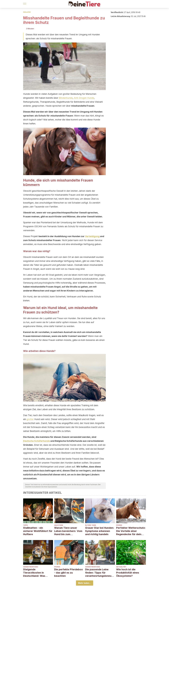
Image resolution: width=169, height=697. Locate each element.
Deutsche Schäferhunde (36, 441)
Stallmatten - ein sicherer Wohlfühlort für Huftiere (37, 531)
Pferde (119, 525)
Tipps (25, 525)
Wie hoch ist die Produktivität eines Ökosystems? (127, 572)
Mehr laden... (84, 583)
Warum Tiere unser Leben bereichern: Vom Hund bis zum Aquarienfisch (68, 531)
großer (30, 419)
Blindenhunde (66, 98)
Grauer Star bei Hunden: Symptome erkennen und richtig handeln (99, 531)
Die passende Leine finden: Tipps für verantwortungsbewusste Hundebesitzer (99, 572)
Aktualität (27, 12)
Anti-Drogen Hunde (84, 98)
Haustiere (58, 525)
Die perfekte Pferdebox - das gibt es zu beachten (68, 572)
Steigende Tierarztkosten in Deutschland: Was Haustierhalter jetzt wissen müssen (34, 572)
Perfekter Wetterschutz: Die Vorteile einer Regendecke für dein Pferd (131, 531)
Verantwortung (30, 567)
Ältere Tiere (90, 525)
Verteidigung (92, 236)
